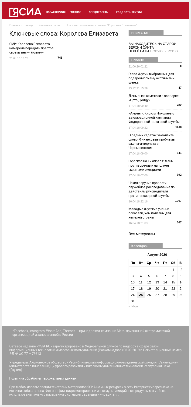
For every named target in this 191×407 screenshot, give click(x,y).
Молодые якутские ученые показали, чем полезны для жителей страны (150, 213)
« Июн (133, 306)
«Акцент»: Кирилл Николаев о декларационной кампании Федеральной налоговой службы (154, 117)
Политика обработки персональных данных (42, 378)
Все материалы (142, 234)
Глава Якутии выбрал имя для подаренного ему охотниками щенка (151, 78)
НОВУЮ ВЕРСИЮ (164, 51)
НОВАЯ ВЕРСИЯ (55, 12)
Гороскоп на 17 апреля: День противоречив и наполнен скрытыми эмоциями (151, 165)
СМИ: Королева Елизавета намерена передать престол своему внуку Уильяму (31, 48)
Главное (75, 12)
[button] (176, 12)
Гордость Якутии (129, 12)
